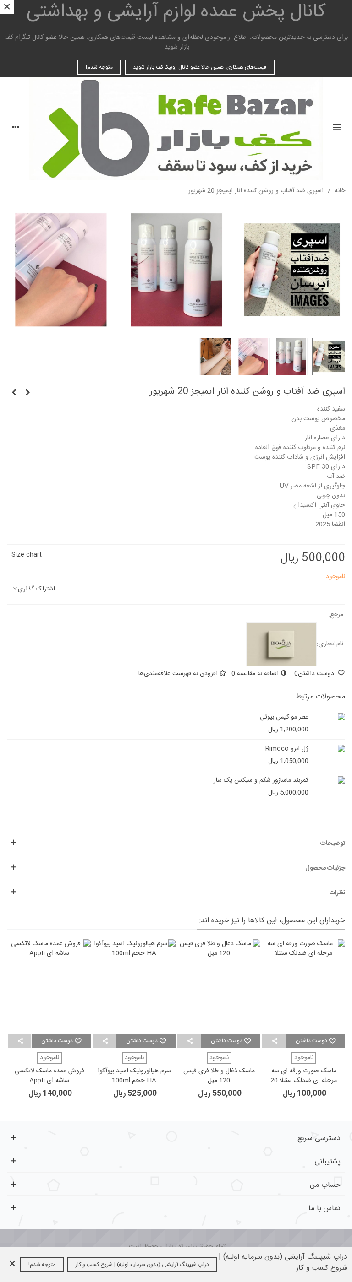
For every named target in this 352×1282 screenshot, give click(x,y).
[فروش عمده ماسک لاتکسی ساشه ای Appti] (49, 986)
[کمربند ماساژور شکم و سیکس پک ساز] (336, 780)
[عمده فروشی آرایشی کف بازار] (176, 128)
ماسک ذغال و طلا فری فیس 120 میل (219, 1076)
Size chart (26, 554)
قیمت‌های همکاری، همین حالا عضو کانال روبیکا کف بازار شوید (199, 67)
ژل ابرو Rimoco (286, 749)
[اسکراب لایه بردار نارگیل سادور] (14, 393)
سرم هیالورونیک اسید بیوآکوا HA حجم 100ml (134, 1076)
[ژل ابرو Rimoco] (336, 749)
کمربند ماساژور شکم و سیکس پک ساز (261, 780)
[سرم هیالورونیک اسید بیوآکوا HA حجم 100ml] (134, 986)
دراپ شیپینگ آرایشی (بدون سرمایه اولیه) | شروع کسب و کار (142, 1264)
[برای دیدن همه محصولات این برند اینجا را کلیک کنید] (281, 644)
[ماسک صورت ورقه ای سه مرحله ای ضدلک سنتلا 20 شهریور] (303, 986)
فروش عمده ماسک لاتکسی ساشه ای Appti (49, 1076)
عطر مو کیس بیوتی (284, 717)
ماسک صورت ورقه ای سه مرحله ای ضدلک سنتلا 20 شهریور (303, 1080)
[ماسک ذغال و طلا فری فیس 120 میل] (218, 986)
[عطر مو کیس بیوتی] (336, 717)
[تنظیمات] (15, 128)
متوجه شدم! (99, 67)
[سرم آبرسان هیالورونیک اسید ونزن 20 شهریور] (27, 393)
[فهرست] (336, 128)
